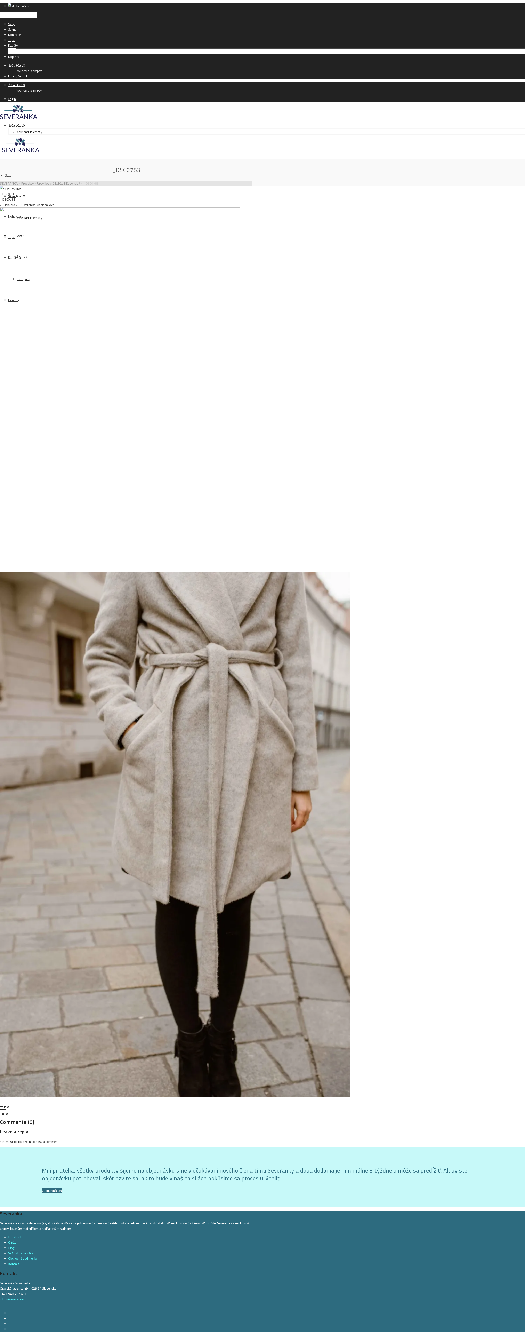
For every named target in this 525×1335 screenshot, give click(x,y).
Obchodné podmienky (23, 1258)
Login (12, 98)
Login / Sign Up (18, 76)
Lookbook (15, 1237)
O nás (12, 1242)
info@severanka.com (14, 1299)
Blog (11, 1247)
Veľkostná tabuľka (20, 1253)
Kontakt (14, 1263)
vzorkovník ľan (52, 1190)
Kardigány (23, 51)
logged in (24, 1141)
